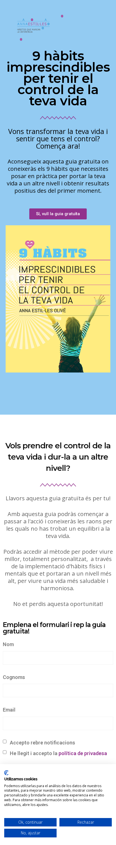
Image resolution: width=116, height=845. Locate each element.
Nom (8, 644)
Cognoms (14, 677)
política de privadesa (83, 753)
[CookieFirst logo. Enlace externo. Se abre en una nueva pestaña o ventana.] (6, 772)
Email (9, 710)
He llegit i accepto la (58, 753)
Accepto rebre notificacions (42, 743)
